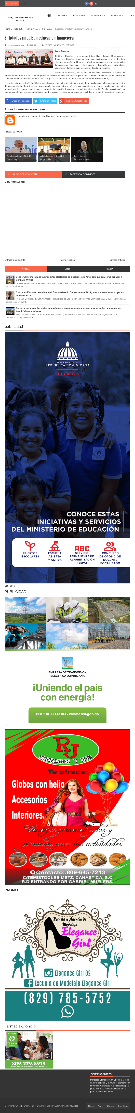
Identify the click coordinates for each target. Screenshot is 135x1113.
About (100, 1106)
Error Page (123, 1106)
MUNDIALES (59, 45)
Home (91, 1106)
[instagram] (96, 4)
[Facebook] (87, 4)
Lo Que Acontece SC (30, 1106)
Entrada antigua (117, 260)
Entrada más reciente (15, 260)
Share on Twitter (48, 101)
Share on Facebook (21, 101)
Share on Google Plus (76, 101)
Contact (110, 1106)
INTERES (48, 45)
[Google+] (91, 4)
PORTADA (70, 45)
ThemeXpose (72, 1106)
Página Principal (67, 260)
